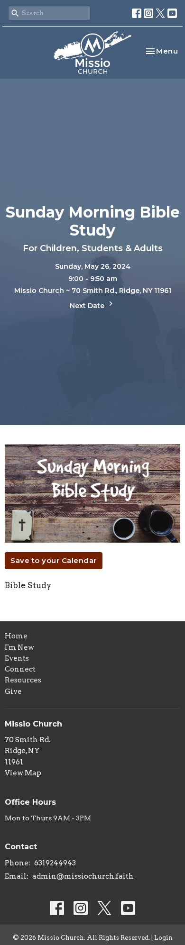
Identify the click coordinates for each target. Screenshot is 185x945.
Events (17, 658)
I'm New (19, 647)
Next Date (88, 305)
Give (13, 691)
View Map (23, 773)
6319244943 (55, 863)
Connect (20, 669)
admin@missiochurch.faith (83, 876)
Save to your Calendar (53, 560)
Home (16, 636)
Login (163, 937)
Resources (23, 680)
